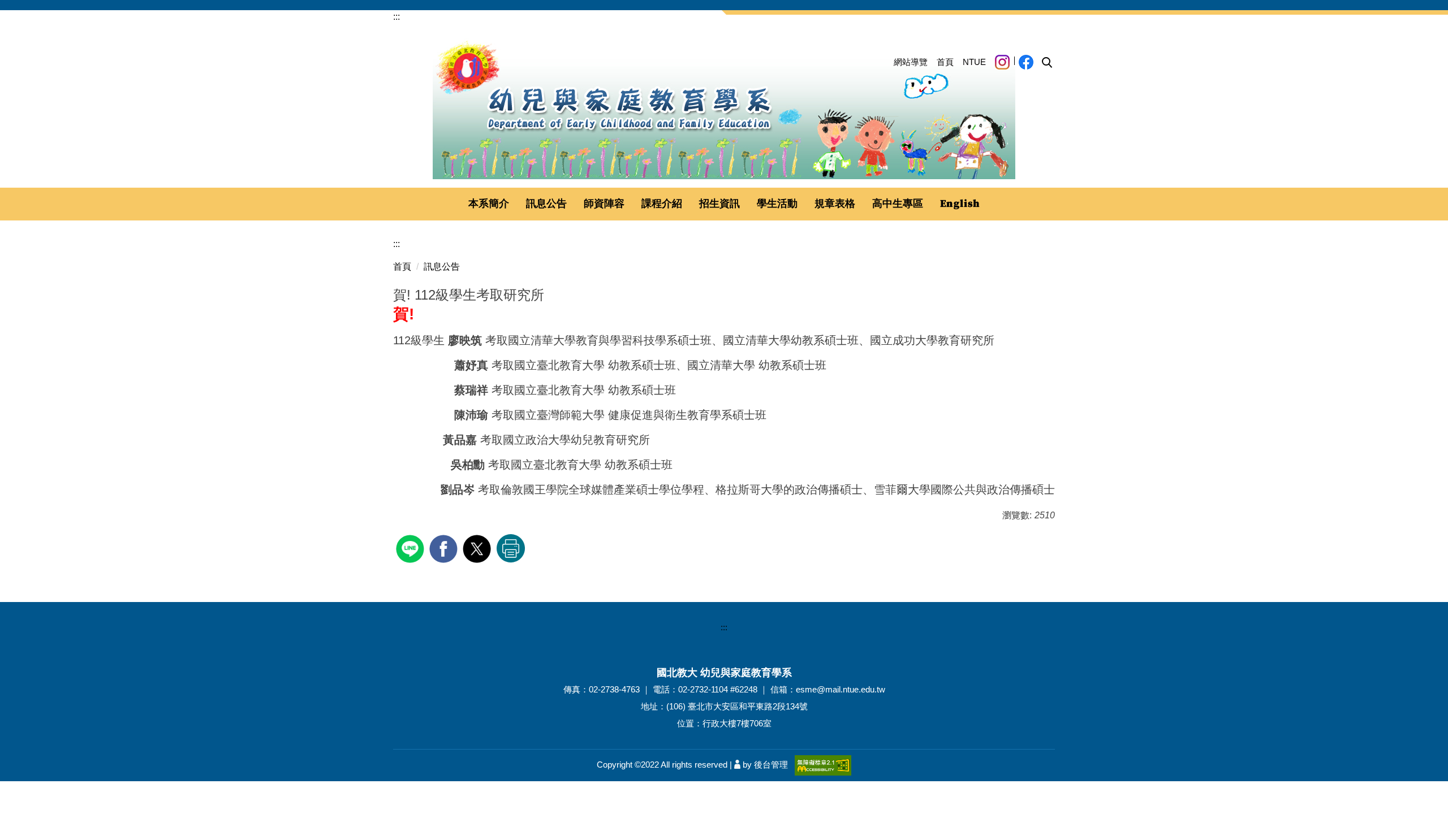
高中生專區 (897, 203)
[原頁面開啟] (960, 204)
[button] (1047, 63)
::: (396, 16)
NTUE (974, 62)
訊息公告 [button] (546, 203)
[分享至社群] (411, 547)
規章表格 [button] (835, 203)
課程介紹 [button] (661, 203)
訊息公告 (442, 266)
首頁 (945, 62)
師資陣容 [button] (604, 203)
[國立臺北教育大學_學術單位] (724, 108)
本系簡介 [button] (488, 203)
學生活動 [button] (777, 203)
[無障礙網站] (823, 764)
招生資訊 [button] (719, 203)
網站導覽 (911, 62)
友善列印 (511, 548)
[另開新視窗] (1002, 62)
